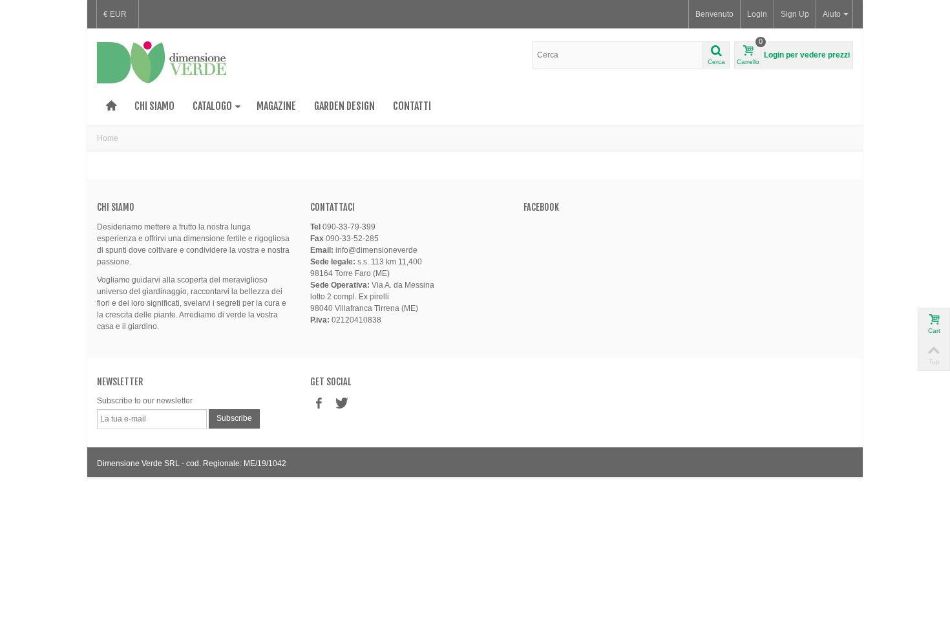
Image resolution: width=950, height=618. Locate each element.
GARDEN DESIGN (344, 106)
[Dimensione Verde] (162, 62)
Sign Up (795, 14)
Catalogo (212, 106)
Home (107, 138)
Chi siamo (154, 106)
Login (757, 14)
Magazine (276, 106)
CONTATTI (412, 106)
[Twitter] (340, 403)
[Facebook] (318, 403)
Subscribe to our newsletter (145, 400)
